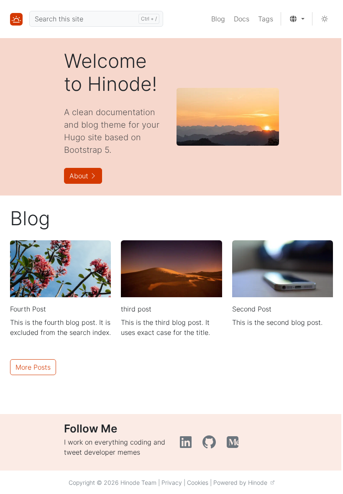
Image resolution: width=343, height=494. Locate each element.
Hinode (259, 482)
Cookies (197, 482)
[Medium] (233, 444)
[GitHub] (211, 444)
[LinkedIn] (188, 444)
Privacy (171, 482)
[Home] (16, 19)
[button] (297, 18)
